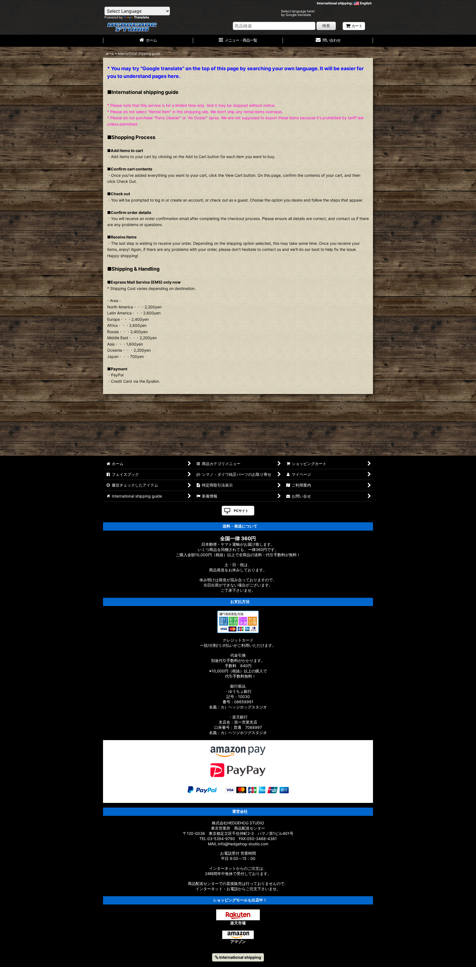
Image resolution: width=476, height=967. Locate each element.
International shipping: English (344, 3)
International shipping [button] (239, 957)
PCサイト (241, 511)
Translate (141, 17)
